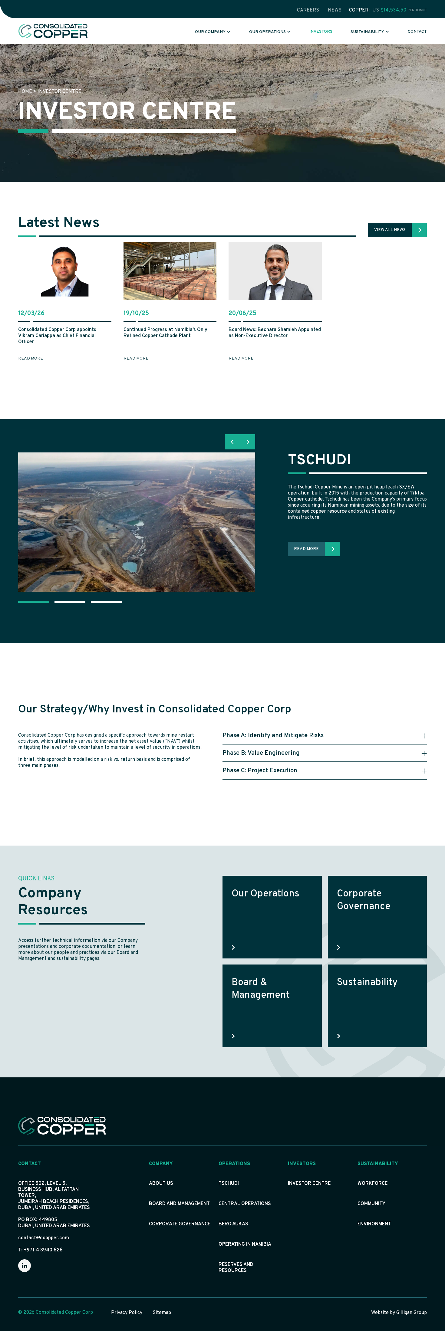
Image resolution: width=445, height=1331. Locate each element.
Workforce (372, 1184)
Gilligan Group (411, 1313)
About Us (161, 1184)
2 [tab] (69, 602)
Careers (308, 10)
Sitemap (162, 1313)
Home (25, 92)
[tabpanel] (222, 522)
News (334, 10)
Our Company (210, 32)
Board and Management (179, 1204)
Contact (417, 31)
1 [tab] (33, 602)
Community (371, 1204)
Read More (306, 548)
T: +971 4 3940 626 (40, 1250)
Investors (320, 31)
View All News (390, 229)
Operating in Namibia (245, 1244)
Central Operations (245, 1204)
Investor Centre (309, 1184)
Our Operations (267, 32)
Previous (232, 441)
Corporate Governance (179, 1224)
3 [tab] (106, 602)
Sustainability (367, 32)
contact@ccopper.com (43, 1238)
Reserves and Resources (236, 1268)
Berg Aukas (233, 1224)
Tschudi (229, 1184)
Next (247, 441)
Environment (374, 1224)
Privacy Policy (126, 1313)
